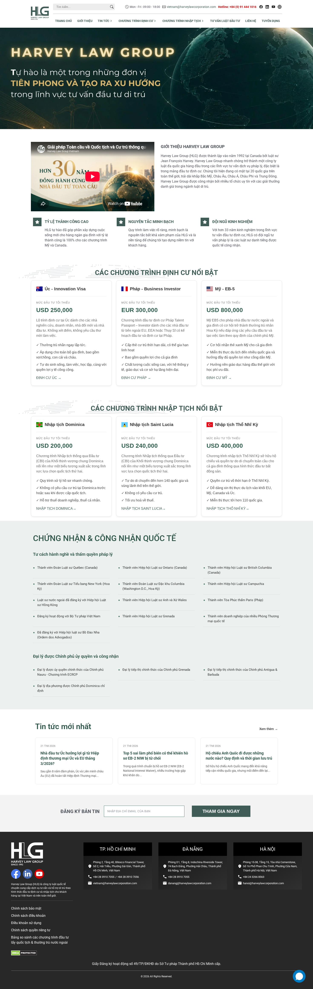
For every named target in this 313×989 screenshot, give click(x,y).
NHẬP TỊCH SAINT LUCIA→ (143, 508)
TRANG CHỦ (63, 21)
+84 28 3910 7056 (128, 876)
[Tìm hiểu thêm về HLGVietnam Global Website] (279, 6)
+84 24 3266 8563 (253, 876)
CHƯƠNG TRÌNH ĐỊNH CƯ (136, 21)
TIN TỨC (103, 21)
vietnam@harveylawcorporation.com (191, 7)
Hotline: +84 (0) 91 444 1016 (237, 7)
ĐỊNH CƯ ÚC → (48, 378)
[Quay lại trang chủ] (27, 864)
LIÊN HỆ (250, 21)
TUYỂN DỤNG (271, 21)
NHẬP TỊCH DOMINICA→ (56, 508)
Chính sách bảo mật (26, 908)
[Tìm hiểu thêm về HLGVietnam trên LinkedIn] (267, 6)
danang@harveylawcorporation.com (189, 883)
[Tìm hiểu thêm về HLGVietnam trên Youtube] (273, 6)
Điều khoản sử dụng (26, 923)
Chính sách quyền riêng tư (30, 930)
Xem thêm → (268, 729)
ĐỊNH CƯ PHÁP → (136, 378)
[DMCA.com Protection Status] (24, 954)
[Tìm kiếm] (112, 7)
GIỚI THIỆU (84, 21)
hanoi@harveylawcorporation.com (263, 883)
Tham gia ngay (221, 811)
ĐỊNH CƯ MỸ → (219, 378)
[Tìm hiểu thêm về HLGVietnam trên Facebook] (261, 6)
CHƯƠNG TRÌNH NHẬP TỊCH (181, 21)
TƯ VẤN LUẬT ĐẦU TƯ (225, 21)
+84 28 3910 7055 (103, 876)
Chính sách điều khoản (28, 916)
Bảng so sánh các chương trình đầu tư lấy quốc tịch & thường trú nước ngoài (40, 939)
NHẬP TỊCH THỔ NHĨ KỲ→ (228, 508)
